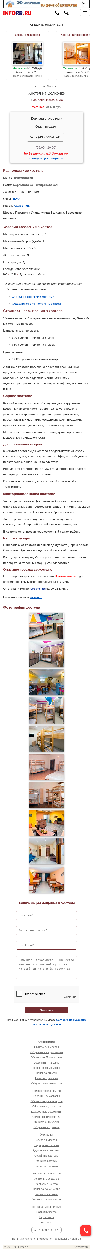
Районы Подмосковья (46, 1096)
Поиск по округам (46, 1073)
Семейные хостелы (46, 1155)
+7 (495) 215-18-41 (47, 137)
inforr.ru (24, 1247)
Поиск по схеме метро (46, 1067)
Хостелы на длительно (46, 1199)
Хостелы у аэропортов (47, 1173)
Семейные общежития (46, 1116)
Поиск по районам (46, 1078)
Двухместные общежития (46, 1111)
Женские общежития (46, 1122)
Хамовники (22, 205)
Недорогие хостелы (46, 1145)
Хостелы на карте (46, 1194)
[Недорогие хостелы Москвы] (46, 3)
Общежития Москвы (46, 1047)
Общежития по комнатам (46, 1083)
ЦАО (16, 198)
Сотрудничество (46, 1212)
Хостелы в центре (46, 1183)
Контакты (46, 1222)
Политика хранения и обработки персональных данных (46, 1238)
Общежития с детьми (47, 1127)
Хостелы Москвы (46, 86)
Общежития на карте (46, 1062)
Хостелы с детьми (46, 1166)
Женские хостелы (47, 1160)
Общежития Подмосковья (46, 1057)
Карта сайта (46, 1217)
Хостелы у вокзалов (46, 1178)
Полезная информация (46, 1206)
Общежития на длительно (46, 1052)
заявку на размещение (46, 158)
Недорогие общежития (46, 1090)
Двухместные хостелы (46, 1150)
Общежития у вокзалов (46, 1106)
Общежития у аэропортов (47, 1101)
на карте (36, 597)
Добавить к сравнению (48, 99)
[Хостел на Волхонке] (46, 626)
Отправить (46, 1010)
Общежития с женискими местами (36, 303)
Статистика (81, 1247)
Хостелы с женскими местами (33, 296)
